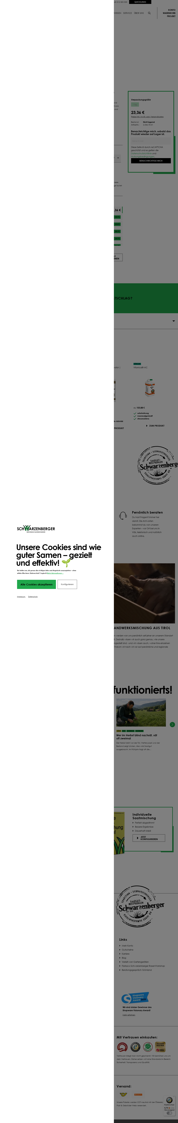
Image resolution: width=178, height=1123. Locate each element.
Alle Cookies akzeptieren (36, 584)
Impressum (21, 596)
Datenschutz (33, 596)
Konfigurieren (67, 584)
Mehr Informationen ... (55, 573)
